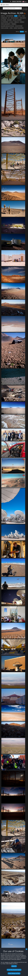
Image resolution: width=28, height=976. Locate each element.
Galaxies (9, 20)
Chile (23, 16)
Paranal (22, 22)
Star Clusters (4, 28)
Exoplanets (23, 18)
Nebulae (16, 22)
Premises (14, 24)
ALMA (16, 16)
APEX (19, 16)
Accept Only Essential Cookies (14, 969)
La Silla (11, 22)
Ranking (21, 31)
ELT (9, 18)
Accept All (14, 966)
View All (3, 16)
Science (14, 1)
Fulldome (3, 20)
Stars (11, 28)
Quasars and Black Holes (7, 26)
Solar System (18, 26)
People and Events (5, 24)
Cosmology (4, 18)
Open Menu (5, 4)
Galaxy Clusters (17, 20)
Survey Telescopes (18, 28)
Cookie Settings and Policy (14, 973)
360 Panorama (9, 16)
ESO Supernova (14, 18)
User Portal (19, 1)
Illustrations (4, 22)
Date (26, 31)
